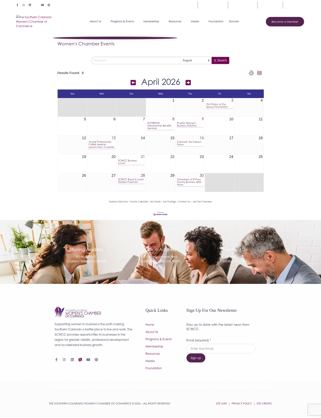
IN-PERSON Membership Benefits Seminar (159, 126)
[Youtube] (42, 5)
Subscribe (294, 5)
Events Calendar (139, 201)
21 (143, 156)
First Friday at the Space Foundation (217, 105)
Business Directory (118, 201)
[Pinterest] (49, 5)
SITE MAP (221, 403)
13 (113, 138)
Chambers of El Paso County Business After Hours (189, 182)
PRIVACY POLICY (242, 403)
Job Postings (169, 201)
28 (143, 175)
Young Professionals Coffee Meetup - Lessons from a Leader (101, 144)
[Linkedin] (30, 5)
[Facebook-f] (17, 5)
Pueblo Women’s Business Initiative (187, 124)
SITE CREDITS (264, 403)
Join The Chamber (202, 201)
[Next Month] (188, 82)
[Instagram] (23, 5)
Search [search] (222, 60)
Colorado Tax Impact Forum (189, 143)
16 (202, 138)
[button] (251, 73)
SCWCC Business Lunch (127, 162)
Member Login (243, 5)
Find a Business (213, 5)
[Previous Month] (133, 82)
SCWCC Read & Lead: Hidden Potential (131, 180)
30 (202, 175)
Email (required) (198, 340)
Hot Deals (155, 201)
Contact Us (270, 5)
